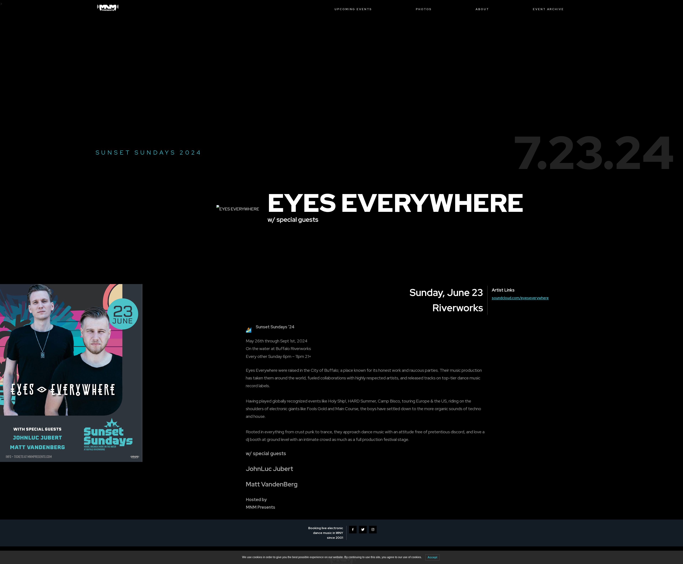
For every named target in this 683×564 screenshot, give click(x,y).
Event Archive (548, 9)
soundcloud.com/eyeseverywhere (520, 298)
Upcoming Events (353, 9)
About (482, 9)
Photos (424, 9)
